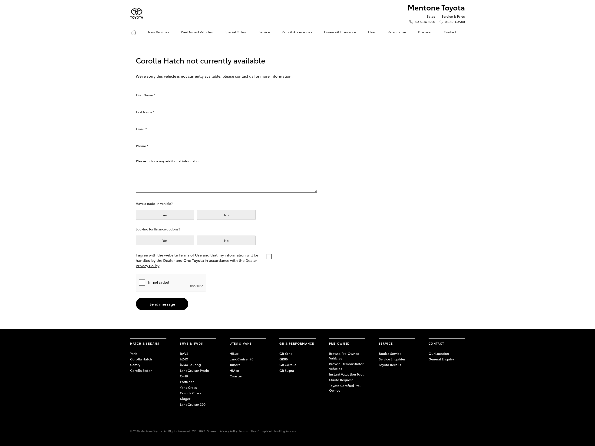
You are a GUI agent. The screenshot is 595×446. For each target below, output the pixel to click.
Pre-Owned (339, 343)
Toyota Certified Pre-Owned (345, 388)
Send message (162, 303)
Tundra (235, 364)
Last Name (145, 112)
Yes (165, 215)
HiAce (234, 370)
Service (264, 32)
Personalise (397, 32)
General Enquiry (441, 359)
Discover (425, 32)
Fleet (372, 32)
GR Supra (286, 370)
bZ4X (184, 359)
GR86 (283, 359)
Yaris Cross (188, 387)
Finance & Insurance (340, 32)
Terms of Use (190, 254)
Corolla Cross (190, 393)
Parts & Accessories (297, 32)
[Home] (133, 32)
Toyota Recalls (390, 364)
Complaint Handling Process (277, 431)
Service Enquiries (392, 359)
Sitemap (212, 431)
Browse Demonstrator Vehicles (346, 366)
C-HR (184, 376)
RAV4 (184, 353)
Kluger (185, 398)
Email (141, 128)
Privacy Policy (147, 265)
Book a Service (390, 353)
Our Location (439, 353)
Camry (135, 364)
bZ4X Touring (190, 364)
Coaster (236, 376)
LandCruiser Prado (194, 370)
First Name (145, 95)
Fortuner (187, 381)
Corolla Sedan (141, 370)
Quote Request (341, 379)
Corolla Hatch (141, 359)
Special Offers (236, 32)
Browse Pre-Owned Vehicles (344, 355)
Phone (142, 145)
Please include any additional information (168, 161)
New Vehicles (158, 32)
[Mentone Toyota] (136, 13)
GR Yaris (285, 353)
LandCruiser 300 (192, 404)
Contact (450, 32)
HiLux (234, 353)
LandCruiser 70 (241, 359)
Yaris (134, 353)
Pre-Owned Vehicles (197, 32)
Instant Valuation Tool (346, 374)
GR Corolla (287, 364)
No (226, 215)
